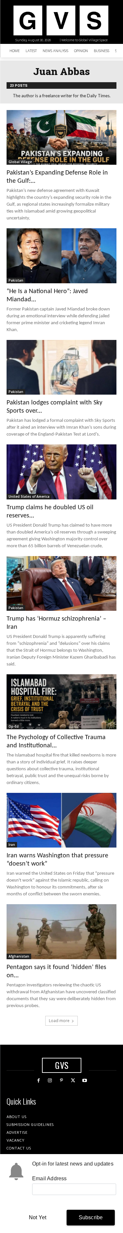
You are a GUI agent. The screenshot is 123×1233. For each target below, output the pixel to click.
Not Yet (37, 1217)
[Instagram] (50, 1080)
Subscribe (91, 1217)
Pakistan (16, 280)
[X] (73, 1080)
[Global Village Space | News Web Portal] (61, 20)
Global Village (20, 161)
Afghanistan (19, 956)
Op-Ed (14, 726)
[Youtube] (84, 1080)
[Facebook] (38, 1080)
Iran (12, 844)
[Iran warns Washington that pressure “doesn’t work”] (61, 820)
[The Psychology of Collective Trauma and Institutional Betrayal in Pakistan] (61, 701)
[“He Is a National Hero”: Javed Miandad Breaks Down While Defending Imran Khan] (61, 255)
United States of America (29, 496)
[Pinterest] (61, 1080)
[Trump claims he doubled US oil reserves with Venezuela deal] (61, 471)
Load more (59, 1020)
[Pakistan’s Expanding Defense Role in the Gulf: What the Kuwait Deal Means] (61, 137)
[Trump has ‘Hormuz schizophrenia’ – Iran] (61, 583)
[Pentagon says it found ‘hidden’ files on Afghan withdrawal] (61, 931)
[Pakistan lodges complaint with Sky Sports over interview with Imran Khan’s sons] (61, 367)
